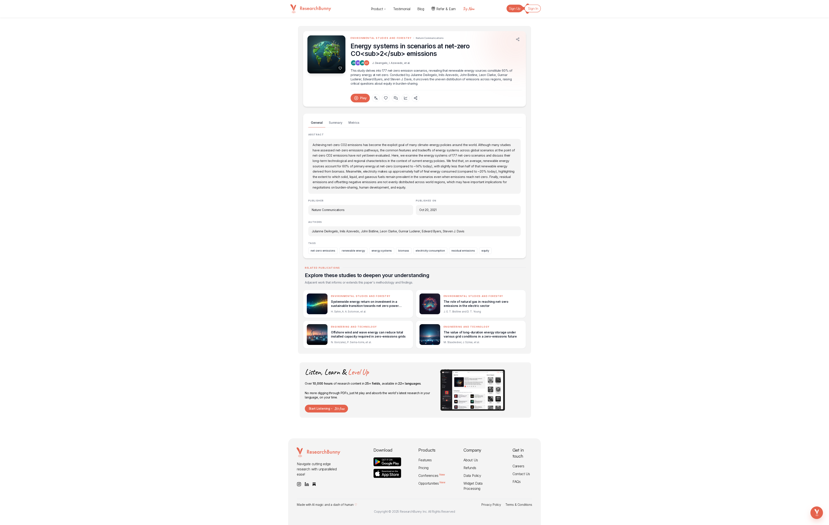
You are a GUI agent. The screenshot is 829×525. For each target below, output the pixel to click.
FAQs (517, 481)
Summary (335, 122)
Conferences (431, 475)
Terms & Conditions (518, 504)
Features (425, 460)
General (317, 122)
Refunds (470, 468)
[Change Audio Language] (376, 98)
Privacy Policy (491, 504)
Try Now (468, 8)
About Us (471, 460)
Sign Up (514, 8)
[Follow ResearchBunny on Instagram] (299, 484)
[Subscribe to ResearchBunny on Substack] (314, 484)
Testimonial (401, 9)
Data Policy (472, 475)
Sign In (533, 8)
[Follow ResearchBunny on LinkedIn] (307, 484)
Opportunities (431, 483)
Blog (420, 9)
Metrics (353, 122)
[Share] (518, 39)
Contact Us (521, 474)
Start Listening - (326, 408)
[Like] (340, 68)
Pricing (423, 468)
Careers (518, 466)
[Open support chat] (816, 512)
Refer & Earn (446, 9)
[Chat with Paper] (396, 98)
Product (377, 9)
